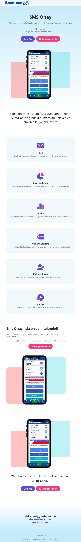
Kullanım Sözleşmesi (40, 535)
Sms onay (55, 539)
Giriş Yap (28, 39)
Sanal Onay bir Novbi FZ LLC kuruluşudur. (38, 539)
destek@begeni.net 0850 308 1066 (40, 521)
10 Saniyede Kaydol (48, 39)
